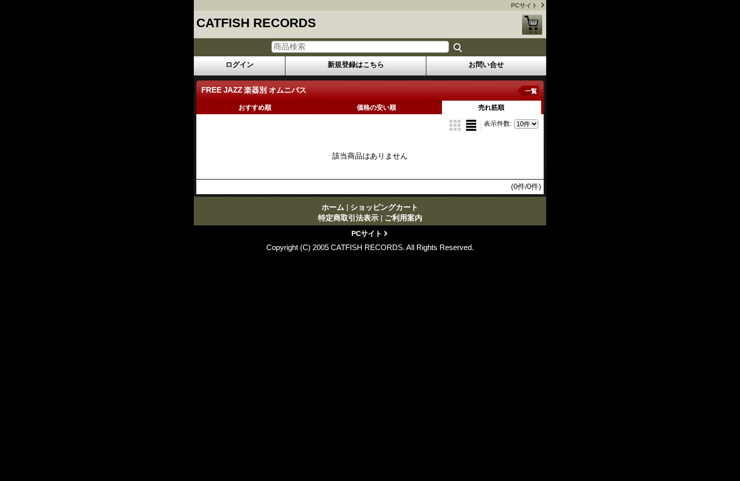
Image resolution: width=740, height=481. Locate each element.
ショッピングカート (532, 25)
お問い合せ (486, 64)
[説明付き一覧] (471, 124)
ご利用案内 (403, 217)
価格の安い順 (376, 107)
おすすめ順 (255, 107)
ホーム (333, 207)
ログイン (240, 64)
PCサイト (524, 5)
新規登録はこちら (356, 64)
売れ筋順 (491, 107)
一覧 (531, 91)
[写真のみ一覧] (456, 124)
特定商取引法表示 (348, 217)
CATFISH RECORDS (256, 23)
